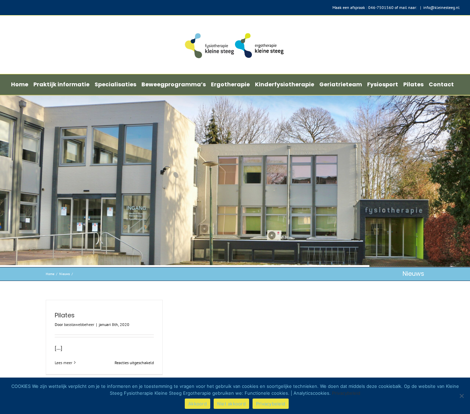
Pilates (65, 315)
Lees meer (63, 362)
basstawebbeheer (79, 324)
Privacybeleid (346, 393)
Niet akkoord (231, 403)
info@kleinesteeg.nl (441, 7)
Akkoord (197, 403)
